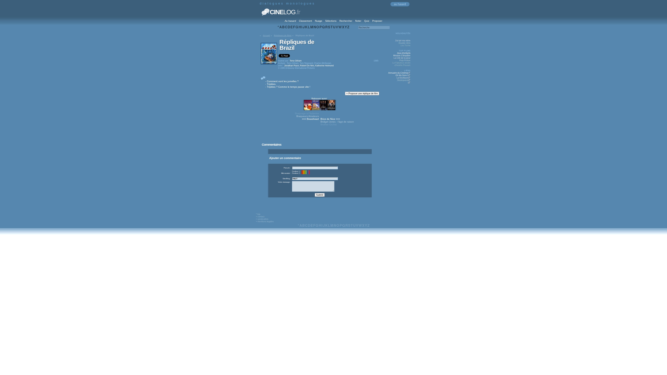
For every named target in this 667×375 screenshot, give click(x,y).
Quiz (366, 20)
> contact (260, 216)
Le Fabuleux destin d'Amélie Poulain (401, 64)
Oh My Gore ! (402, 75)
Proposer (377, 20)
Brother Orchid (328, 124)
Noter (358, 20)
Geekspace (402, 80)
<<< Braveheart (310, 119)
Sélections (330, 20)
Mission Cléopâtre (401, 55)
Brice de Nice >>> (330, 119)
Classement (305, 20)
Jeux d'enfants (403, 53)
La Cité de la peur (402, 58)
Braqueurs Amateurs (307, 116)
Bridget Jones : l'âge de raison (337, 121)
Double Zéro (404, 43)
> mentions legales (265, 221)
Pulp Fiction (404, 60)
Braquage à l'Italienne (307, 113)
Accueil (266, 35)
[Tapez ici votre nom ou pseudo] (315, 168)
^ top (258, 214)
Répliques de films (282, 35)
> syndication (262, 219)
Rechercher (345, 20)
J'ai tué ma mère (402, 40)
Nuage (318, 20)
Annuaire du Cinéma (398, 73)
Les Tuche (405, 45)
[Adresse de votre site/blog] (315, 179)
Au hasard (290, 20)
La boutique (402, 78)
